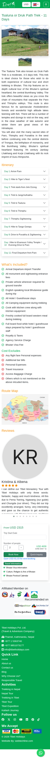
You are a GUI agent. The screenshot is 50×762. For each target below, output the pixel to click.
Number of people (12, 543)
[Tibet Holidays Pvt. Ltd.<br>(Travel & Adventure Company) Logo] (8, 4)
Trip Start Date (10, 533)
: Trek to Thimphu (15, 211)
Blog (4, 672)
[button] (13, 516)
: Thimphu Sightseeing (17, 219)
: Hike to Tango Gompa (17, 227)
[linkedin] (27, 719)
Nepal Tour (7, 693)
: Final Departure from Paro (20, 253)
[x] (9, 719)
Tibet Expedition (10, 706)
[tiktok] (38, 719)
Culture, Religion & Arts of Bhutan (20, 572)
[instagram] (15, 719)
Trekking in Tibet (10, 697)
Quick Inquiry (36, 554)
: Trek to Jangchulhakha (18, 195)
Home (5, 659)
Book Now (13, 554)
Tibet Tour (7, 702)
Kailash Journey (10, 710)
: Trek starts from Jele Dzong (20, 187)
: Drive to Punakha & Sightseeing (22, 234)
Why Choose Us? (11, 676)
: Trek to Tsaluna (14, 203)
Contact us (7, 667)
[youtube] (20, 719)
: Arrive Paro (12, 171)
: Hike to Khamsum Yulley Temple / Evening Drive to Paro (22, 243)
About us (6, 663)
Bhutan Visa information (16, 567)
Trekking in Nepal (11, 689)
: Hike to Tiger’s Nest (17, 179)
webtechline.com (24, 741)
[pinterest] (32, 719)
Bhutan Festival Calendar (17, 575)
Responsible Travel (12, 680)
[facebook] (3, 719)
